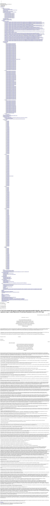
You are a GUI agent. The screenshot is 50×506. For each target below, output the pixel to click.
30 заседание (7, 172)
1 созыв (6, 246)
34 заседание (7, 142)
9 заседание (7, 159)
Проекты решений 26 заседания (10, 85)
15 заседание (7, 163)
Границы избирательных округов (6, 296)
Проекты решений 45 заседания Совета (11, 65)
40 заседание (7, 146)
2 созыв (6, 186)
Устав (4, 269)
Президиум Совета (5, 10)
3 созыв (6, 42)
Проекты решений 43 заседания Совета (11, 64)
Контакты (4, 287)
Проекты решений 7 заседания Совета (11, 43)
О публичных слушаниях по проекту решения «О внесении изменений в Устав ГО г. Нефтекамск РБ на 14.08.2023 (19, 26)
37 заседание (7, 144)
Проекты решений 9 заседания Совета (11, 44)
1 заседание (7, 209)
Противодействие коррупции (5, 300)
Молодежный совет (4, 276)
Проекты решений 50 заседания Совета (11, 98)
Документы (3, 20)
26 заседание (7, 137)
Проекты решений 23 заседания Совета (11, 83)
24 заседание (7, 168)
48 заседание (7, 151)
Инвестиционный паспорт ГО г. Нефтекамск (7, 291)
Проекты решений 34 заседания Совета (11, 58)
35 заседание (7, 231)
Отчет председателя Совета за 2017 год (9, 17)
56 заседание (7, 245)
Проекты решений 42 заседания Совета (11, 63)
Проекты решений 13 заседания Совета (11, 47)
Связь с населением (4, 279)
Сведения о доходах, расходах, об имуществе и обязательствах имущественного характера (16, 117)
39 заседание (7, 145)
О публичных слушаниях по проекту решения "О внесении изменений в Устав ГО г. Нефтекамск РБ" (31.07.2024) (19, 24)
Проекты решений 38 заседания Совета (11, 90)
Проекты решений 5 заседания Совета (11, 102)
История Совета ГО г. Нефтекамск (6, 295)
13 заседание (7, 128)
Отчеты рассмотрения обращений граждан (8, 281)
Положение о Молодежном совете (7, 278)
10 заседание (7, 126)
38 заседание (7, 204)
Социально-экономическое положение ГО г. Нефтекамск (9, 297)
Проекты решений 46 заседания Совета (11, 66)
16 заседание (7, 130)
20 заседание (7, 133)
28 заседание (7, 138)
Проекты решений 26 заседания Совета (11, 53)
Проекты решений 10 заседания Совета (11, 45)
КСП (2, 283)
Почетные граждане (5, 273)
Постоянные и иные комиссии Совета (8, 11)
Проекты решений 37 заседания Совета (11, 60)
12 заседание (7, 161)
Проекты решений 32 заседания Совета (11, 57)
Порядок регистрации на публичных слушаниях (11, 32)
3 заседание (7, 155)
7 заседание (7, 124)
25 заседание (7, 136)
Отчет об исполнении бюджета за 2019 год (8, 270)
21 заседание (7, 197)
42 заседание (7, 147)
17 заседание (7, 131)
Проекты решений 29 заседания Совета (11, 55)
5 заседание (7, 123)
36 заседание (7, 143)
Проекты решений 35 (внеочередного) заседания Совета (13, 59)
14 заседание (7, 129)
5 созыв (6, 208)
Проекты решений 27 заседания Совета (11, 109)
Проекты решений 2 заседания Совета (11, 100)
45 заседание (7, 149)
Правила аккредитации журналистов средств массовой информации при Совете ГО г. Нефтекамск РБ (16, 271)
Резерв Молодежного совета (6, 277)
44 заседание (7, 237)
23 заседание (7, 135)
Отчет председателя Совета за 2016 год (9, 13)
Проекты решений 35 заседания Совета (11, 88)
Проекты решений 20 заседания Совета (11, 81)
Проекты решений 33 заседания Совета (11, 87)
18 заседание (7, 165)
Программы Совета (5, 41)
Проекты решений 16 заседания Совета (11, 48)
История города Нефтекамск (5, 294)
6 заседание (7, 157)
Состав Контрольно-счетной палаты (7, 286)
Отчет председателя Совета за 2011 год (9, 16)
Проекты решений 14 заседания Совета (11, 77)
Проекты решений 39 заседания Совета (11, 91)
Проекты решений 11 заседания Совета (11, 69)
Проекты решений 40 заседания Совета (11, 62)
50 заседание (7, 185)
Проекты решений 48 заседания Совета (11, 67)
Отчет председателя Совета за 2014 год (9, 14)
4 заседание (7, 156)
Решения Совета (5, 119)
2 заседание (7, 121)
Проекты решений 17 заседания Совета (11, 49)
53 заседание (7, 243)
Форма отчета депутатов (6, 116)
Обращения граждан (5, 282)
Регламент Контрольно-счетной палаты (8, 285)
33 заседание (7, 174)
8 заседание (7, 125)
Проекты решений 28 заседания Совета (11, 54)
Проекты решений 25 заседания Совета (11, 52)
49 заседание (7, 152)
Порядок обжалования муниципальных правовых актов (10, 115)
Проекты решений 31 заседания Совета (11, 56)
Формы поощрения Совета (5, 272)
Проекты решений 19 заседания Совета (11, 50)
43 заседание (7, 148)
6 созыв (6, 113)
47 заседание (7, 239)
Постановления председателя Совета (9, 30)
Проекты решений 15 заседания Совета (11, 78)
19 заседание (7, 132)
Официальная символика (6, 8)
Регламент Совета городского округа (7, 9)
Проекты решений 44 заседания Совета (11, 94)
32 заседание (7, 229)
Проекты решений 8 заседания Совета (11, 73)
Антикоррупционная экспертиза (9, 118)
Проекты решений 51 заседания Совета (11, 99)
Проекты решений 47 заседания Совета (11, 96)
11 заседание (7, 127)
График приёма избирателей (6, 280)
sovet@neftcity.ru (2, 6)
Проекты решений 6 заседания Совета (11, 72)
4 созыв (6, 70)
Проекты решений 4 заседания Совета (11, 71)
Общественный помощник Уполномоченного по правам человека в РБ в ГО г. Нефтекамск (13, 298)
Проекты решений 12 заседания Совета (11, 46)
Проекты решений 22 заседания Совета (11, 51)
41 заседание (7, 235)
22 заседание (7, 134)
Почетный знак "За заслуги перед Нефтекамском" (9, 274)
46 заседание (7, 150)
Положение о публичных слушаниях (9, 31)
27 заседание (7, 170)
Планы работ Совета (5, 18)
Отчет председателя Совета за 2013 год (9, 15)
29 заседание (7, 139)
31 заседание (7, 114)
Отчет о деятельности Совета (7, 12)
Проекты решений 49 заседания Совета (11, 68)
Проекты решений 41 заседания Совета (11, 92)
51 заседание (7, 153)
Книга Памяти (5, 275)
